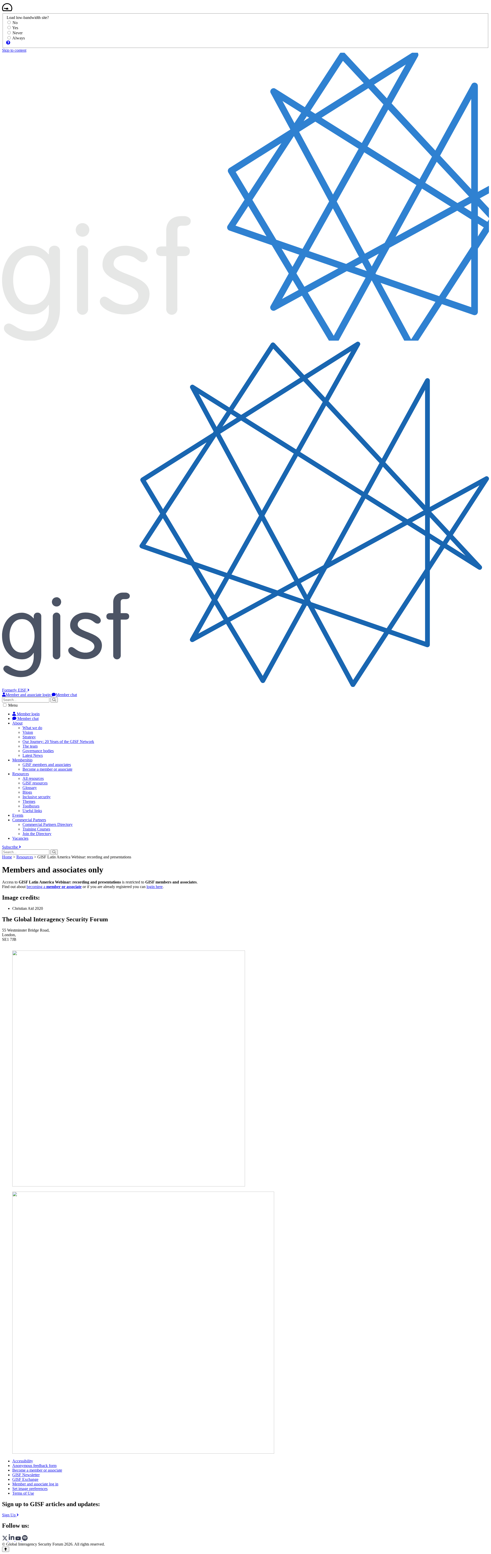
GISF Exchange (25, 1479)
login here (155, 886)
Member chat (66, 695)
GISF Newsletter (26, 1475)
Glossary (30, 787)
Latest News (33, 755)
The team (30, 746)
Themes (29, 801)
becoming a (54, 886)
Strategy (29, 737)
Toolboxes (31, 806)
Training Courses (36, 829)
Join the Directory (37, 834)
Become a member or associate (47, 769)
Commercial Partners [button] (29, 820)
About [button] (17, 723)
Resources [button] (20, 774)
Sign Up (9, 1515)
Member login (28, 714)
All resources (33, 778)
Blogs (27, 792)
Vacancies (20, 838)
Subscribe (10, 847)
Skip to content (14, 50)
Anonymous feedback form (34, 1465)
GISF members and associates (47, 764)
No (15, 22)
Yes (15, 28)
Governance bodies (38, 751)
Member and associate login (29, 695)
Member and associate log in (35, 1484)
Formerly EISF (14, 690)
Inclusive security (37, 797)
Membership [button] (22, 760)
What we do (32, 728)
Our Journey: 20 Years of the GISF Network (58, 741)
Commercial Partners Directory (48, 824)
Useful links (32, 810)
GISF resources (35, 783)
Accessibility (22, 1461)
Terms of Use (23, 1493)
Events (17, 815)
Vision (28, 732)
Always (18, 38)
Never (18, 33)
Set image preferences (30, 1488)
